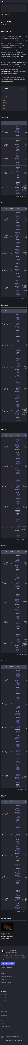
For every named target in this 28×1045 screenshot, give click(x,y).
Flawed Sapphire (6, 582)
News (2, 1020)
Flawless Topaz (6, 752)
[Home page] (2, 2)
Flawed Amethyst (6, 145)
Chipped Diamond (6, 219)
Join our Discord (9, 963)
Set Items (3, 1005)
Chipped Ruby (6, 447)
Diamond (6, 253)
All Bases (3, 1000)
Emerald (6, 367)
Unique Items (4, 1003)
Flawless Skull (6, 877)
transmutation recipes (7, 71)
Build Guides (4, 1015)
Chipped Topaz (6, 680)
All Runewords (4, 994)
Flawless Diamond (6, 270)
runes (9, 77)
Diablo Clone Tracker (6, 985)
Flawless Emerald (6, 389)
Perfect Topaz (6, 776)
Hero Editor (4, 979)
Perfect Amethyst (6, 187)
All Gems (7, 14)
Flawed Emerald (6, 345)
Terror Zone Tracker (6, 982)
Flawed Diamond (6, 236)
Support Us (19, 1040)
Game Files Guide (5, 1026)
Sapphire (6, 602)
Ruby (26, 465)
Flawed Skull (6, 834)
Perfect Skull (6, 899)
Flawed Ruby (6, 466)
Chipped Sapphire (6, 563)
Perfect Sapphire (6, 643)
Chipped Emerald (6, 324)
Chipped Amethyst (6, 132)
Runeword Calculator (6, 976)
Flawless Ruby (6, 507)
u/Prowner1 (10, 967)
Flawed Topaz (6, 703)
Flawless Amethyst (6, 173)
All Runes (3, 997)
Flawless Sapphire (6, 622)
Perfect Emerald (6, 411)
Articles (3, 1018)
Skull (6, 855)
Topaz (6, 727)
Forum (3, 1023)
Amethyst (6, 158)
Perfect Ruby (6, 527)
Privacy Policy (9, 1040)
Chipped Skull (6, 814)
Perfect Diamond (6, 288)
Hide (23, 88)
